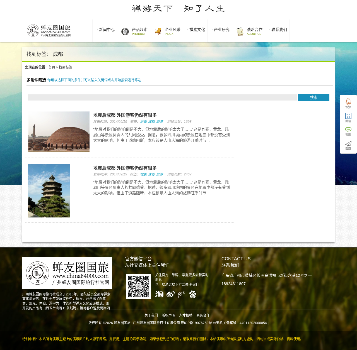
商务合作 (203, 315)
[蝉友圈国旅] (48, 37)
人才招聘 (185, 315)
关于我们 (151, 315)
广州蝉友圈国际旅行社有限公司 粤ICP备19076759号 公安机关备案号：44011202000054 (200, 323)
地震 (143, 122)
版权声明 (168, 315)
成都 (151, 122)
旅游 (159, 122)
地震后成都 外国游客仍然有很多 (125, 115)
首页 (52, 67)
